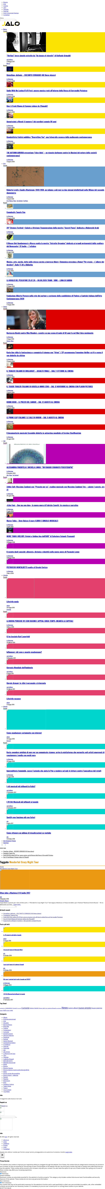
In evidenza (6, 1044)
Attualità (2, 901)
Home (2, 867)
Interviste (6, 1048)
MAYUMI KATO (8, 1061)
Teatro (5, 1088)
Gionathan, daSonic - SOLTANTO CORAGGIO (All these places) (18, 851)
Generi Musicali (8, 1041)
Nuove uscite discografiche (11, 1073)
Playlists (5, 1079)
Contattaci (6, 15)
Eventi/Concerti (8, 1034)
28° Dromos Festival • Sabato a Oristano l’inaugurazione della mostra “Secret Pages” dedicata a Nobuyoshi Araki (53, 227)
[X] (3, 1106)
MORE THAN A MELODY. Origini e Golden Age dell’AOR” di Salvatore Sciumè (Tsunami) (41, 536)
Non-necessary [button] (4, 1181)
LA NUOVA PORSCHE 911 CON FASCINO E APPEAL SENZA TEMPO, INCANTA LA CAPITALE (40, 620)
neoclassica (58, 1008)
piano (1, 1010)
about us (6, 1140)
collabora (6, 1143)
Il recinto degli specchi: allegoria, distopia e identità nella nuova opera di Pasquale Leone (43, 551)
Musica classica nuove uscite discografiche (16, 1070)
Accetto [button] (62, 1152)
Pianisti (5, 1077)
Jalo (4, 1050)
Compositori (7, 1030)
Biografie (6, 1026)
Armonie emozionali (9, 1019)
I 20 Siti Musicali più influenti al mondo (22, 801)
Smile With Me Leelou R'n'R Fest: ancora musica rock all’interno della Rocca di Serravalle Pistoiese (28, 855)
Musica (5, 2)
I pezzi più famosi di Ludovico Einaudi (13, 965)
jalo (7, 821)
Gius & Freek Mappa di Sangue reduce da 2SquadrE (27, 105)
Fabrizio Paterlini (34, 1008)
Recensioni (6, 1081)
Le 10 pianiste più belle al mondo (12, 935)
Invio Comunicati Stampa (11, 13)
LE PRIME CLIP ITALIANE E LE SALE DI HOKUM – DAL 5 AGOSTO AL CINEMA (35, 417)
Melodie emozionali (9, 1063)
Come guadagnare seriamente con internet (24, 732)
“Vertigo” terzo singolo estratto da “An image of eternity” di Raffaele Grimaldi (39, 55)
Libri (4, 8)
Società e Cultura (8, 1084)
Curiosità (25, 1008)
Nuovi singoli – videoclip (10, 1075)
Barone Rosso (7, 1025)
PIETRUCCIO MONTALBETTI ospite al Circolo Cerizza (27, 567)
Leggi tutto (68, 1152)
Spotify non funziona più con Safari (21, 817)
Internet (5, 11)
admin (8, 606)
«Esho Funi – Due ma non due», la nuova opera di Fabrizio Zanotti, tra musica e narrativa (42, 505)
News (14, 201)
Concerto (19, 1008)
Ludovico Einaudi (51, 1008)
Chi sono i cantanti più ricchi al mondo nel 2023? (16, 979)
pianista (99, 1008)
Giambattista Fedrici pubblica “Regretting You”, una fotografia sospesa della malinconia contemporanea (49, 137)
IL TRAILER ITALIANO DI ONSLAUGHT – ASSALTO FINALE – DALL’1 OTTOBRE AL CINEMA (40, 370)
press (5, 1142)
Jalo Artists (6, 1052)
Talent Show (7, 1086)
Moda (5, 1064)
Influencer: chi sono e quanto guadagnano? (24, 651)
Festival (5, 1039)
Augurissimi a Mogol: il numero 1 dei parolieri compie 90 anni (31, 121)
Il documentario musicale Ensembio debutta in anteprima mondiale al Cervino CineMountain (44, 432)
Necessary (5, 1174)
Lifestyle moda (13, 601)
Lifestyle (5, 9)
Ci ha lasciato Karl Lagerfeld (18, 636)
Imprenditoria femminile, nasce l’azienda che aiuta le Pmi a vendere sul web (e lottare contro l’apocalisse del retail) (54, 770)
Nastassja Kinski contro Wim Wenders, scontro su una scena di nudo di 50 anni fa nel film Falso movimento (50, 332)
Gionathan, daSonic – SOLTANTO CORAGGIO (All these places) (31, 74)
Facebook (6, 1037)
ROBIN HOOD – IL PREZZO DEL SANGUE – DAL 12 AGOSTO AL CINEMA (33, 401)
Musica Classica (8, 1068)
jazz (44, 1008)
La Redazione (10, 79)
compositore (8, 1008)
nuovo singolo (84, 1008)
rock (4, 1010)
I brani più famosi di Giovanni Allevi (13, 950)
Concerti (15, 1008)
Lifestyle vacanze (14, 698)
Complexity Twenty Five (16, 212)
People (93, 1008)
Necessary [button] (3, 1172)
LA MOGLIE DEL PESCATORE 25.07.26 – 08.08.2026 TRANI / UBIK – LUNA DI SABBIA (39, 280)
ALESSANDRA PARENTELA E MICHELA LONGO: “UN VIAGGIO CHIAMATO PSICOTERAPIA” (40, 467)
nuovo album (73, 1008)
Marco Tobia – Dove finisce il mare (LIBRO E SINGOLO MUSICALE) (32, 520)
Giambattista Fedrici (9, 1043)
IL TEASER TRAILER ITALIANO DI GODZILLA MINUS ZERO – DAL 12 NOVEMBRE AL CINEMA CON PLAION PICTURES (50, 386)
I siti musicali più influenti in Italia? (21, 786)
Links (5, 1147)
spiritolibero (10, 60)
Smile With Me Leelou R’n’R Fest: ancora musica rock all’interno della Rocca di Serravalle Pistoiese (47, 90)
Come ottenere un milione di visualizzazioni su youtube (29, 832)
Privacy (5, 1145)
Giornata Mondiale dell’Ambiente (20, 667)
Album (5, 1017)
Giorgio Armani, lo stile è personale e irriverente (26, 683)
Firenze (40, 1008)
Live (46, 1008)
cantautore (2, 1008)
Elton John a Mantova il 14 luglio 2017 (15, 892)
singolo (8, 1010)
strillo (11, 1010)
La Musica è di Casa (9, 1054)
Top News (25, 201)
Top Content (20, 201)
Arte (4, 4)
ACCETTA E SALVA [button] (5, 1188)
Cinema (5, 6)
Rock (4, 1082)
